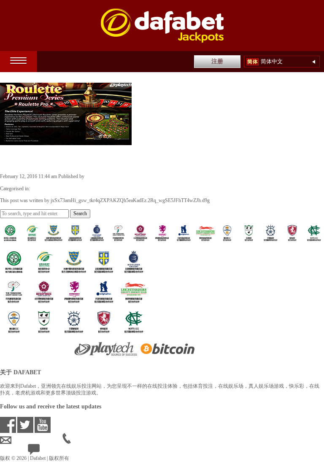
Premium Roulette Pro (49, 158)
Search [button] (80, 213)
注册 (217, 61)
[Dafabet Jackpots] (162, 25)
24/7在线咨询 (55, 451)
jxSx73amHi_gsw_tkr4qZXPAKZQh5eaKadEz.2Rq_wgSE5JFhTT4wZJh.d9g (165, 176)
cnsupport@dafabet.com (36, 440)
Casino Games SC (49, 189)
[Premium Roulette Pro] (66, 141)
